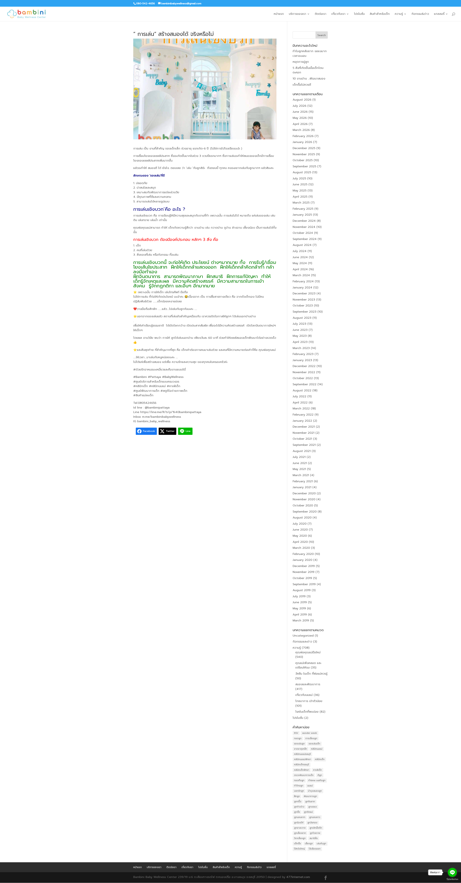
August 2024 (302, 245)
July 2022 (299, 396)
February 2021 (303, 481)
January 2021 (302, 487)
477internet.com (298, 877)
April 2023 (300, 342)
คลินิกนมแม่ (316, 748)
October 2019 (302, 578)
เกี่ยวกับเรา (338, 14)
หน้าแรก (279, 14)
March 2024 (301, 275)
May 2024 (300, 263)
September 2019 (304, 584)
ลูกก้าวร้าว (299, 806)
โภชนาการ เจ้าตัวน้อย (308, 701)
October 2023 (303, 305)
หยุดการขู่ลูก (301, 62)
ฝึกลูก (297, 796)
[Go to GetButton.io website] (452, 879)
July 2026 (299, 106)
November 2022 (304, 372)
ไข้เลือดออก (315, 848)
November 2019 (303, 572)
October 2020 (303, 505)
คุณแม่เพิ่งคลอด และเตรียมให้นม (308, 665)
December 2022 (304, 366)
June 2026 (300, 112)
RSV (296, 733)
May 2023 (300, 336)
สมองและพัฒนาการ (307, 684)
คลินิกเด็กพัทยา (301, 770)
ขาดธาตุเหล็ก (300, 748)
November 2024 (304, 227)
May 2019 (299, 608)
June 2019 (300, 602)
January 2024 (302, 287)
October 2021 (302, 439)
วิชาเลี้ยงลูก (300, 838)
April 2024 (300, 269)
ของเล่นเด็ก (314, 743)
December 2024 (304, 221)
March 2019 (301, 620)
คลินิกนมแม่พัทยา (302, 759)
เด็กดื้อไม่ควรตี (302, 85)
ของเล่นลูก (299, 743)
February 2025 (303, 209)
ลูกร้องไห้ (298, 822)
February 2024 (303, 281)
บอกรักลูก (299, 791)
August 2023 (302, 318)
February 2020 (303, 554)
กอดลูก (297, 738)
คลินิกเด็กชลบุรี (301, 764)
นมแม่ (310, 785)
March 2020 (301, 548)
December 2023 (304, 293)
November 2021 (303, 433)
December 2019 (304, 566)
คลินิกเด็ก (320, 759)
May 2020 (300, 536)
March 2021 (301, 475)
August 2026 (302, 100)
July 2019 (299, 596)
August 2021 (302, 451)
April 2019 (300, 614)
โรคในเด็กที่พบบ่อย (307, 712)
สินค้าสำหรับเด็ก (380, 14)
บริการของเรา (297, 14)
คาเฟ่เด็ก (317, 770)
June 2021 (300, 463)
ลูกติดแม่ (308, 812)
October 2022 (303, 378)
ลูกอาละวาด (300, 827)
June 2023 (300, 330)
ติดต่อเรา (320, 14)
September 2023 (304, 312)
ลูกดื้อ (297, 812)
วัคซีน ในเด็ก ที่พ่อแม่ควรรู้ (311, 674)
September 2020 (305, 511)
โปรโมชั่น (359, 14)
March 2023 (301, 348)
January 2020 (302, 560)
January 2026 (302, 142)
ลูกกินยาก (310, 801)
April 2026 (300, 124)
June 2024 (300, 257)
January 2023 (302, 360)
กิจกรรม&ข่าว (420, 14)
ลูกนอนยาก (299, 817)
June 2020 (300, 529)
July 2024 (299, 251)
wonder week (309, 733)
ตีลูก (319, 775)
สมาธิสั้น (314, 838)
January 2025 (302, 215)
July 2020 (299, 524)
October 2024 (303, 233)
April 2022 (300, 402)
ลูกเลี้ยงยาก (300, 833)
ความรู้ (399, 14)
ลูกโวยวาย (315, 833)
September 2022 (304, 384)
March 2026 (301, 130)
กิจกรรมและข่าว (302, 641)
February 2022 (303, 414)
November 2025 (304, 154)
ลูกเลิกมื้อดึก (316, 827)
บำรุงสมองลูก (315, 791)
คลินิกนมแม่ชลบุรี (302, 754)
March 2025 (301, 202)
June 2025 (300, 184)
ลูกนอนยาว (314, 817)
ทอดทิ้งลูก (299, 780)
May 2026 (300, 118)
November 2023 (304, 299)
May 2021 (299, 469)
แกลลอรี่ (439, 14)
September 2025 (304, 166)
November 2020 (304, 499)
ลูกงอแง (312, 806)
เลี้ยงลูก (309, 843)
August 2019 (302, 590)
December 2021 (304, 427)
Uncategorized (303, 635)
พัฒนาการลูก (310, 796)
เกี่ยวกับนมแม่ (304, 695)
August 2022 (302, 390)
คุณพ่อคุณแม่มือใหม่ (308, 652)
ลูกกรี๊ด (297, 801)
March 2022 (301, 408)
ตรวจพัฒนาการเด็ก (304, 775)
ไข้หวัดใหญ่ (299, 848)
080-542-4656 (145, 3)
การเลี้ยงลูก (311, 738)
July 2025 (299, 178)
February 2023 (303, 354)
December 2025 (304, 148)
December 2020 (304, 493)
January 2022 (302, 421)
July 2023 (299, 324)
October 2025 (303, 160)
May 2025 (299, 190)
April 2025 (300, 197)
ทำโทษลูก (298, 785)
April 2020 (300, 542)
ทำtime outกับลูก (316, 780)
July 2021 (299, 457)
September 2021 (304, 445)
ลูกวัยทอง (312, 822)
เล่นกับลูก (321, 843)
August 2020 (302, 517)
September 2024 (305, 239)
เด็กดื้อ (297, 843)
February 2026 (303, 136)
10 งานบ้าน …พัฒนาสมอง (309, 78)
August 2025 (302, 172)
